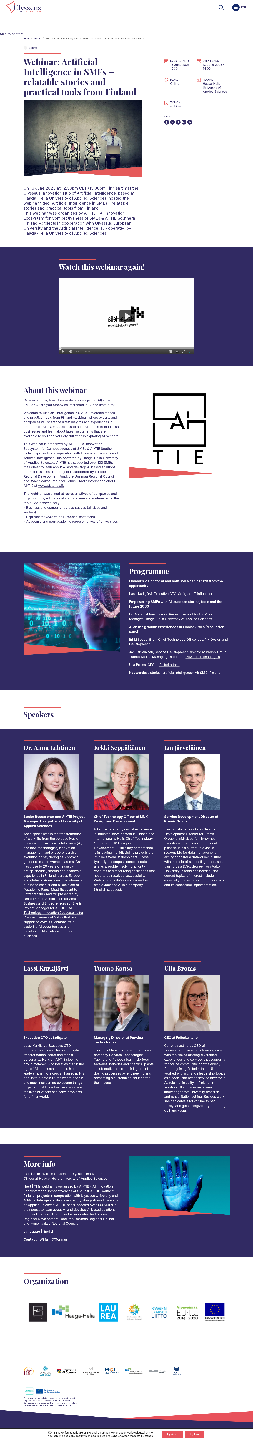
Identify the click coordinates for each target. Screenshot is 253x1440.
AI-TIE (73, 444)
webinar (176, 106)
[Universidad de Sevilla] (32, 1373)
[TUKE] (93, 1373)
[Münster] (160, 1373)
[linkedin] (178, 122)
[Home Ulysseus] (23, 7)
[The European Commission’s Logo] (45, 1395)
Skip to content (11, 34)
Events (38, 38)
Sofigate (30, 1050)
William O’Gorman (53, 1239)
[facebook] (166, 122)
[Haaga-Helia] (137, 1373)
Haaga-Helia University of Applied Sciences (215, 87)
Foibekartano (169, 665)
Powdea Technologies (203, 657)
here (108, 880)
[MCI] (115, 1373)
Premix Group (216, 652)
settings (148, 1435)
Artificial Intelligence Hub (43, 458)
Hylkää (194, 1434)
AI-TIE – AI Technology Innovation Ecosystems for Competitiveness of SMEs (53, 912)
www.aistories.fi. (51, 486)
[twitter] (172, 122)
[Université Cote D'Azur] (48, 1373)
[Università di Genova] (69, 1373)
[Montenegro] (180, 1373)
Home (27, 38)
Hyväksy (172, 1434)
